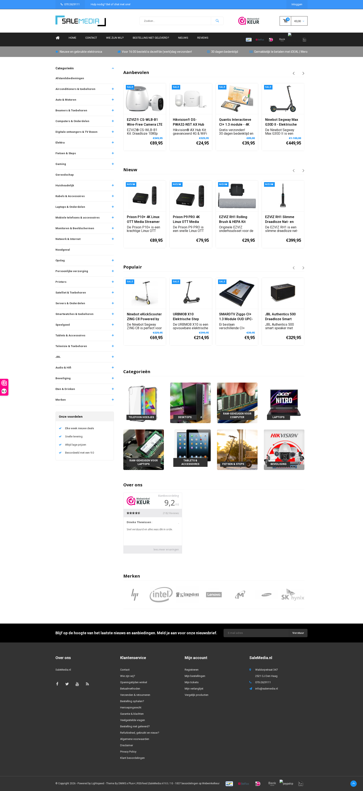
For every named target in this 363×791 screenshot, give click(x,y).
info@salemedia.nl (266, 688)
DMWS (122, 783)
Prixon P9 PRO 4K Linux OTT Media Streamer (186, 219)
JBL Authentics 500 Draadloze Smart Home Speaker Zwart (282, 317)
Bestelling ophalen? (132, 701)
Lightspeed (97, 783)
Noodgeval (62, 249)
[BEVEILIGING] (284, 449)
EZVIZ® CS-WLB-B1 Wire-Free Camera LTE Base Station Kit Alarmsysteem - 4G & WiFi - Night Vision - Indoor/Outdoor (144, 122)
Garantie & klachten (132, 713)
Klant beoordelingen (132, 757)
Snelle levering (74, 436)
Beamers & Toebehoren (71, 110)
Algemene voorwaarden (134, 739)
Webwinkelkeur (211, 783)
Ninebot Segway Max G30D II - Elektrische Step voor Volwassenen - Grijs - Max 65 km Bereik (282, 122)
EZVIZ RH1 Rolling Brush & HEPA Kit (233, 219)
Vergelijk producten (196, 694)
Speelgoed (62, 324)
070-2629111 (263, 682)
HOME (72, 37)
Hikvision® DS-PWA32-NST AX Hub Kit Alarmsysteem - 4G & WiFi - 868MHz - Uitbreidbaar (190, 122)
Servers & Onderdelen (70, 303)
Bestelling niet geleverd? (151, 37)
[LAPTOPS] (284, 402)
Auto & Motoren (65, 99)
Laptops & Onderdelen (70, 206)
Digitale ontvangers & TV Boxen (76, 131)
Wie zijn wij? (115, 37)
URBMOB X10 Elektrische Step (186, 316)
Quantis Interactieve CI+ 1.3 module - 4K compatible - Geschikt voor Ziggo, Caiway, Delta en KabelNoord (236, 122)
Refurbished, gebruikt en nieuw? (139, 732)
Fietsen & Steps (65, 153)
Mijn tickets (192, 682)
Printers (60, 281)
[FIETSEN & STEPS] (237, 449)
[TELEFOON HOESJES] (143, 402)
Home (57, 38)
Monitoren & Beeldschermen (74, 228)
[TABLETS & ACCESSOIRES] (190, 449)
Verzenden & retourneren (135, 694)
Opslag (60, 260)
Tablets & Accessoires (70, 335)
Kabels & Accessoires (70, 196)
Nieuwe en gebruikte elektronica (81, 51)
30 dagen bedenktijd (224, 51)
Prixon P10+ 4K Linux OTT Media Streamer (143, 219)
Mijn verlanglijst (194, 688)
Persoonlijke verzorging (71, 271)
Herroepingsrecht (130, 707)
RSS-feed (142, 783)
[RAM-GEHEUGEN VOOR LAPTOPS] (143, 449)
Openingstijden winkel (133, 682)
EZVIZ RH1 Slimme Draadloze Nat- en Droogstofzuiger (279, 219)
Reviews (202, 37)
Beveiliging (63, 378)
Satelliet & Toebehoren (70, 292)
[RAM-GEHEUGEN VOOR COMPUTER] (237, 402)
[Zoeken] (217, 21)
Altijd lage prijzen (75, 444)
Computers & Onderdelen (72, 121)
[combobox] (181, 21)
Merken (60, 399)
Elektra (60, 142)
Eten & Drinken (65, 389)
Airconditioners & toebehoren (75, 89)
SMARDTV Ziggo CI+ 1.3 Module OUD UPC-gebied (236, 317)
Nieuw (130, 169)
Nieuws (183, 37)
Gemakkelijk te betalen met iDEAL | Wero (281, 51)
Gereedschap (64, 174)
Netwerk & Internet (67, 239)
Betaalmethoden (130, 688)
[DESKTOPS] (190, 402)
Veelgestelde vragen (132, 720)
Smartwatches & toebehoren (74, 314)
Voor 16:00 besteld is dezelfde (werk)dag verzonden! (157, 51)
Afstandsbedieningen (69, 78)
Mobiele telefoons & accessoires (77, 217)
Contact (91, 37)
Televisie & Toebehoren (71, 346)
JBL (57, 356)
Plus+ (132, 783)
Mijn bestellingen (195, 676)
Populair (132, 267)
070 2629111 (72, 4)
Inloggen (297, 4)
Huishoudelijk (64, 185)
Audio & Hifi (63, 367)
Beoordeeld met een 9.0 (79, 452)
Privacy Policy (128, 751)
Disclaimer (126, 745)
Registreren (192, 669)
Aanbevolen (136, 72)
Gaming (60, 164)
